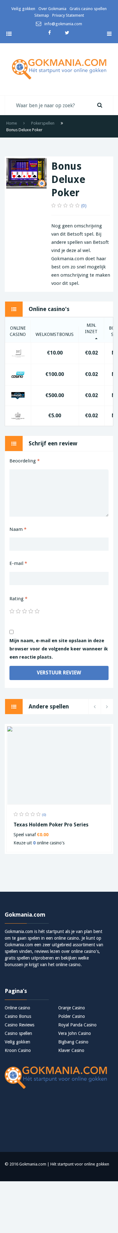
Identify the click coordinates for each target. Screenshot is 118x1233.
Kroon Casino (18, 1050)
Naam (17, 529)
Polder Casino (71, 1016)
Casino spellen (18, 1033)
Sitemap (41, 15)
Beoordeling (24, 461)
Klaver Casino (71, 1050)
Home (11, 123)
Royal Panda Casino (77, 1024)
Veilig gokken (23, 8)
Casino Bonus (18, 1016)
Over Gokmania (52, 8)
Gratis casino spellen (88, 8)
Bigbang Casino (73, 1041)
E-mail (18, 563)
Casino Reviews (19, 1024)
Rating (18, 599)
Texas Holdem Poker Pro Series (51, 825)
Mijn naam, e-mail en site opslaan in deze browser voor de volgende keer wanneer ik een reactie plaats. (58, 649)
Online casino (17, 1007)
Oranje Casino (71, 1007)
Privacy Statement (68, 15)
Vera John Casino (74, 1033)
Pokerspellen (42, 123)
